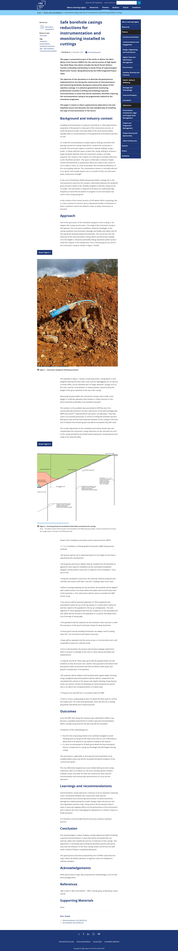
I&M (41, 48)
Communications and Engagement (131, 43)
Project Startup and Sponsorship (130, 134)
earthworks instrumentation (44, 42)
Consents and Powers (131, 37)
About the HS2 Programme (94, 3)
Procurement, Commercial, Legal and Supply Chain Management (129, 114)
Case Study (43, 35)
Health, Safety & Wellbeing (129, 81)
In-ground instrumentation (48, 51)
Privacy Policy (97, 941)
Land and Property (130, 95)
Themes (105, 7)
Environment (128, 67)
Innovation (127, 100)
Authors (115, 7)
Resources (94, 7)
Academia (136, 7)
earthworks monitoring (47, 46)
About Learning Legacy (76, 7)
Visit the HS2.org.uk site (66, 941)
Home (39, 12)
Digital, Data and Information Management (129, 59)
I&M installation (49, 48)
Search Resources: (110, 3)
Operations (127, 105)
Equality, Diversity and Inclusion (131, 73)
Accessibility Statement (112, 941)
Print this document (94, 52)
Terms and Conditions (83, 941)
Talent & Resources (130, 141)
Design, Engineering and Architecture (130, 51)
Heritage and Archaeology (127, 89)
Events (125, 7)
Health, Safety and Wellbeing (53, 12)
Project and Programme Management (128, 125)
